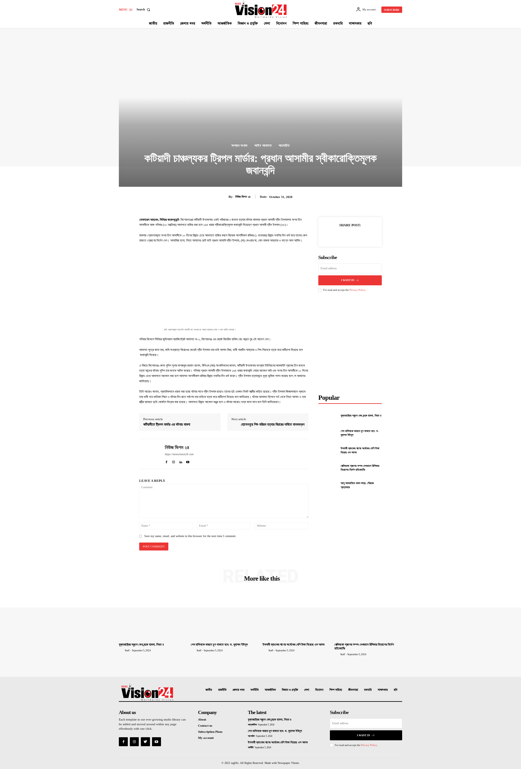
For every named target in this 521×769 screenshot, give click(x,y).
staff (127, 650)
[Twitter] (340, 235)
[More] (368, 235)
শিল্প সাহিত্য (335, 690)
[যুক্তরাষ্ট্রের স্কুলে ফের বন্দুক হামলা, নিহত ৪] (327, 415)
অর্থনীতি (255, 690)
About (202, 719)
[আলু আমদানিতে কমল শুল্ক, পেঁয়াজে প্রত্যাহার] (327, 485)
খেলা (306, 690)
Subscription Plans (210, 731)
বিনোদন (319, 690)
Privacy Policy (357, 289)
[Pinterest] (350, 235)
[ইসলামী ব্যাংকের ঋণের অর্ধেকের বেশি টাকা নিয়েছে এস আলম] (327, 450)
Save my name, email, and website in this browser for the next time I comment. (190, 536)
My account (206, 737)
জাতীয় (209, 690)
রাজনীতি (222, 690)
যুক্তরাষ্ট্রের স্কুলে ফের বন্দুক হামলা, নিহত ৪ (361, 415)
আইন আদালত (263, 145)
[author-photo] (121, 650)
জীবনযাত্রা (353, 690)
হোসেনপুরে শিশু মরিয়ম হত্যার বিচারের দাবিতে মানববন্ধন (272, 424)
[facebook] (166, 461)
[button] (144, 9)
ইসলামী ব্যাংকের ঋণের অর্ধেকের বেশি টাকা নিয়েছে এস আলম (293, 644)
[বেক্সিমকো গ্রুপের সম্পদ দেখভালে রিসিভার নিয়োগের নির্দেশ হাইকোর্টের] (327, 467)
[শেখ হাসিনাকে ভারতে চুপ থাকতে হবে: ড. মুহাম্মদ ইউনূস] (327, 433)
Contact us (205, 725)
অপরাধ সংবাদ (239, 145)
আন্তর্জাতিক (270, 690)
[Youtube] (156, 741)
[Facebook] (331, 235)
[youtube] (187, 461)
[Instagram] (134, 741)
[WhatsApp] (359, 235)
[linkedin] (180, 461)
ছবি (395, 690)
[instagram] (173, 461)
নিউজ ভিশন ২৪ (243, 196)
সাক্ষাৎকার (383, 690)
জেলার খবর (238, 690)
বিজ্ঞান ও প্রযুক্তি (290, 690)
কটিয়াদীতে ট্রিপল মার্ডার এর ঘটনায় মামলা (166, 424)
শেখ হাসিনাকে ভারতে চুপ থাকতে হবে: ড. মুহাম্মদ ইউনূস (219, 644)
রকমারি (368, 690)
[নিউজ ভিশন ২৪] (149, 454)
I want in (347, 280)
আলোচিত (284, 145)
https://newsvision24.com (179, 454)
